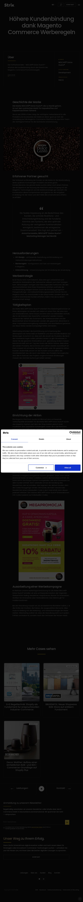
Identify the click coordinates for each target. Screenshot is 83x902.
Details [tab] (41, 439)
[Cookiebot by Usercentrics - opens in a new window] (71, 432)
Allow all (67, 467)
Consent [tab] (14, 439)
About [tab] (68, 439)
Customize (40, 467)
